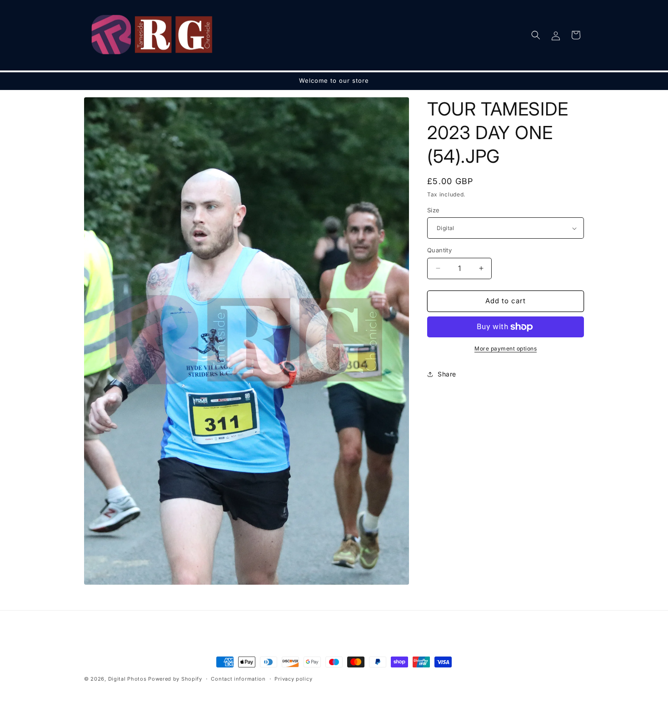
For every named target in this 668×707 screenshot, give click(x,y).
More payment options (505, 348)
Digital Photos (127, 679)
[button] (536, 35)
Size (433, 210)
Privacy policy (293, 679)
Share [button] (447, 374)
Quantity (439, 250)
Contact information (238, 679)
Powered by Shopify (175, 679)
